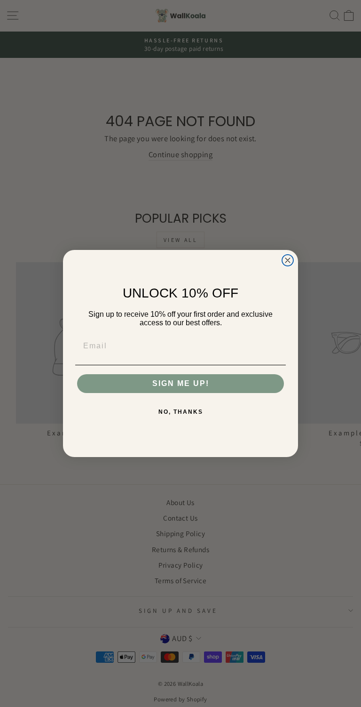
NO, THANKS (180, 412)
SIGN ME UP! (180, 383)
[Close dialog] (287, 260)
